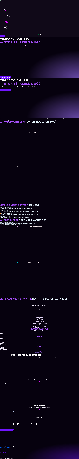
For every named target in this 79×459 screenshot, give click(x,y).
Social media (39, 313)
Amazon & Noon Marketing (7, 24)
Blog (4, 32)
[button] (39, 8)
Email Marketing (8, 20)
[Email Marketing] (39, 324)
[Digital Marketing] (39, 311)
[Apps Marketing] (39, 320)
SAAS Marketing (8, 29)
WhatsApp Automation (6, 18)
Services (4, 10)
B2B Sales (7, 14)
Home (4, 9)
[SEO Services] (39, 314)
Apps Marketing (39, 321)
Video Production (40, 319)
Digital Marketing (5, 12)
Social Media (7, 16)
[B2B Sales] (39, 309)
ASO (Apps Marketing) (6, 27)
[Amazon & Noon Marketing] (39, 322)
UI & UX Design (39, 316)
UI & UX (6, 28)
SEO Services (39, 315)
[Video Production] (39, 318)
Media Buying (7, 15)
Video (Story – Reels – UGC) (6, 22)
